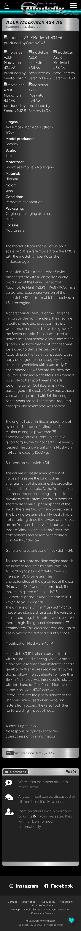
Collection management (57, 909)
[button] (73, 5)
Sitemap (15, 909)
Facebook (61, 886)
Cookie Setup (32, 909)
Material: (13, 173)
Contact (12, 901)
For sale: (13, 225)
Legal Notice (28, 901)
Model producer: (20, 138)
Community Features (42, 913)
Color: (11, 185)
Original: (13, 122)
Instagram (26, 886)
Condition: (14, 196)
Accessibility (66, 901)
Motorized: (15, 162)
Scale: (11, 150)
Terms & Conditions (42, 905)
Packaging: (15, 208)
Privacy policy (47, 901)
